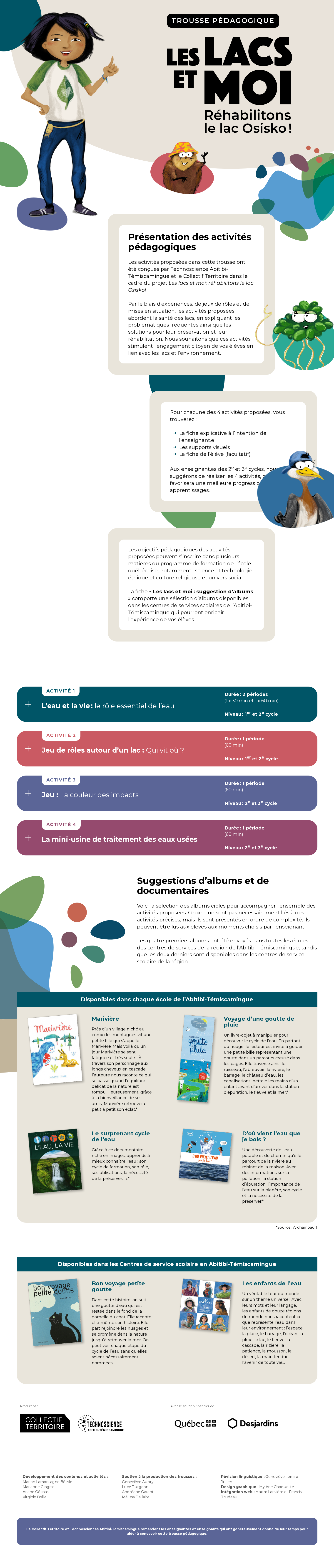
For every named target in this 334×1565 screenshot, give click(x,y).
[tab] (167, 704)
